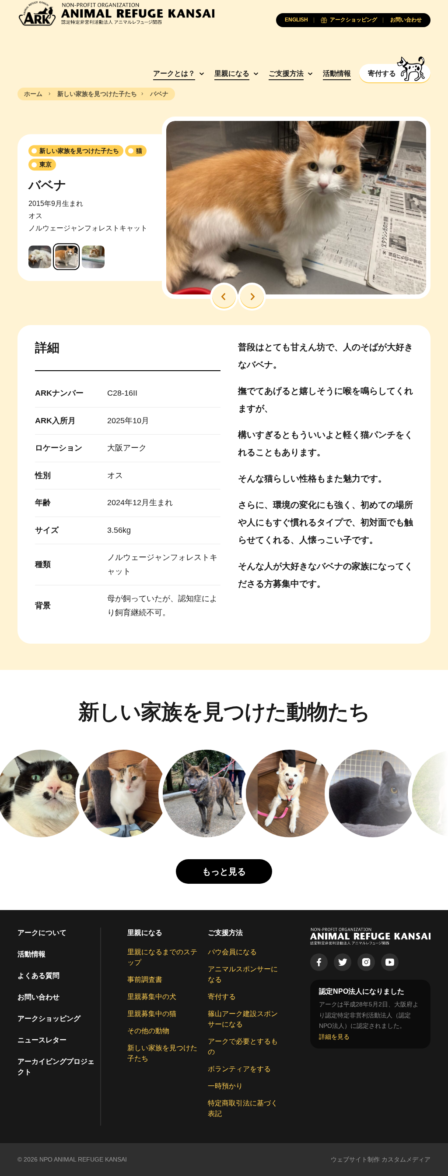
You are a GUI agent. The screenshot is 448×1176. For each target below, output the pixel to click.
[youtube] (390, 962)
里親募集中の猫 (151, 1013)
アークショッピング (49, 1018)
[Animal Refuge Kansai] (116, 13)
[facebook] (319, 962)
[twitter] (342, 962)
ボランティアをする (239, 1069)
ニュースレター (42, 1040)
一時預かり (225, 1086)
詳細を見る (334, 1036)
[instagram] (366, 962)
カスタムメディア (406, 1159)
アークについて (42, 932)
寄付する (222, 996)
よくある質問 (39, 975)
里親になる (231, 73)
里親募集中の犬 (151, 996)
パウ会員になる (232, 952)
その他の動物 (148, 1030)
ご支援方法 (286, 73)
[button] (224, 297)
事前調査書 (144, 979)
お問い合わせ (39, 997)
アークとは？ (174, 73)
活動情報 (337, 73)
